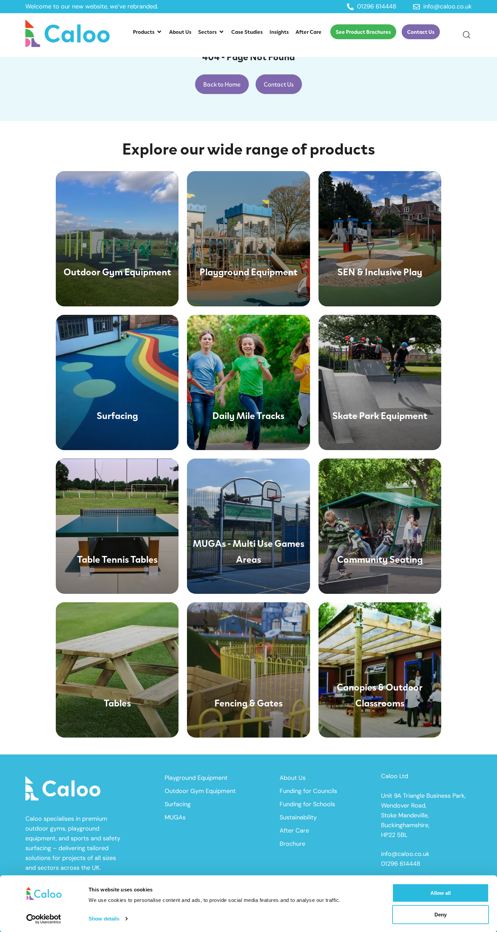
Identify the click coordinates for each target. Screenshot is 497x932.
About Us (293, 778)
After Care (294, 830)
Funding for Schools (307, 804)
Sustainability (298, 817)
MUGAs (175, 817)
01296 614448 (400, 864)
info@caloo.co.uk (405, 854)
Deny (440, 914)
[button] (147, 32)
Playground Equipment (196, 778)
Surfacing (178, 804)
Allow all (440, 893)
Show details (104, 919)
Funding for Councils (308, 791)
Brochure (292, 844)
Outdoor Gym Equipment (200, 791)
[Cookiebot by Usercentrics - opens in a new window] (43, 919)
